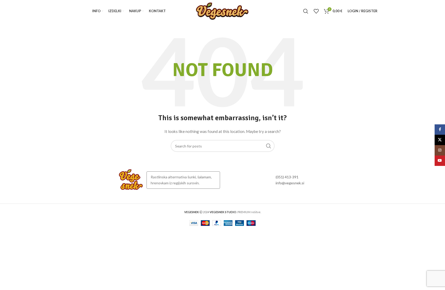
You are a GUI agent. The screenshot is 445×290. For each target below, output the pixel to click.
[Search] (306, 11)
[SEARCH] (269, 146)
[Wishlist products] (316, 11)
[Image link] (131, 179)
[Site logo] (222, 10)
